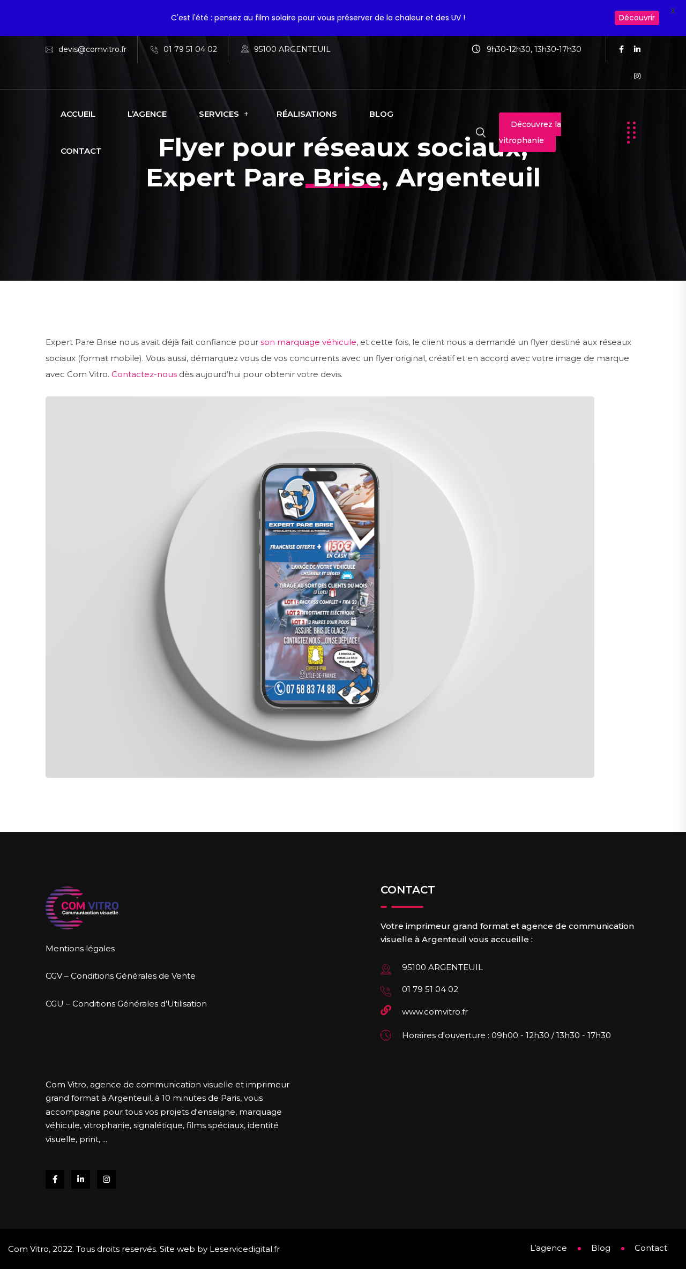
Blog (381, 114)
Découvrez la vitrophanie (530, 132)
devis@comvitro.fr (92, 49)
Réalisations (307, 114)
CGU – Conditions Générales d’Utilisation (126, 1003)
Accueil (78, 114)
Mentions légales (80, 948)
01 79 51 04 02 (190, 49)
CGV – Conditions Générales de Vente (121, 976)
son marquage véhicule (308, 342)
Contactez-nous (144, 374)
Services (219, 114)
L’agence (147, 114)
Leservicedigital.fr (245, 1249)
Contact (81, 151)
